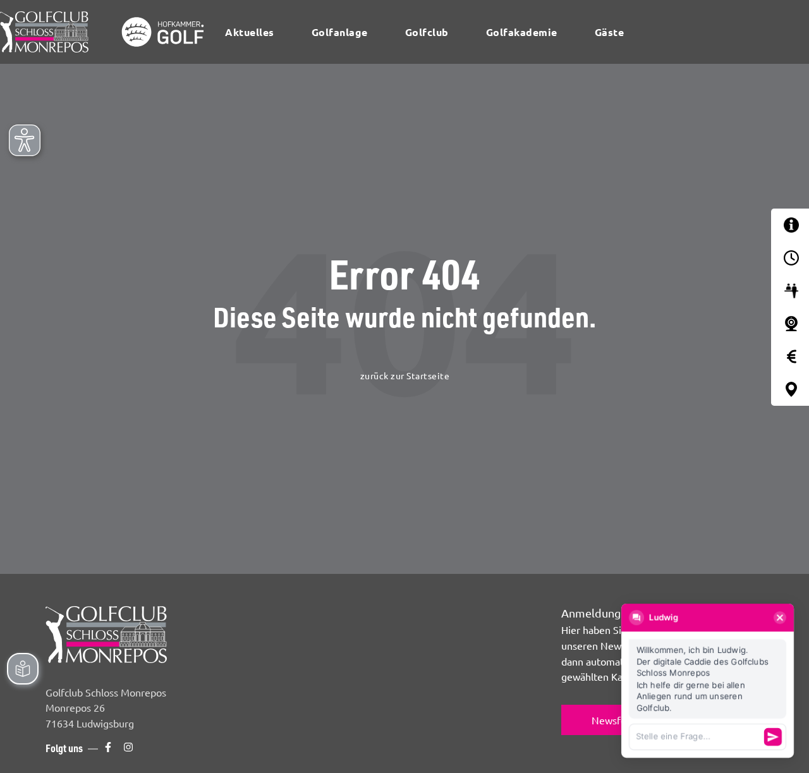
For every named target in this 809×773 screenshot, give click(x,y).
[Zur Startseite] (106, 32)
